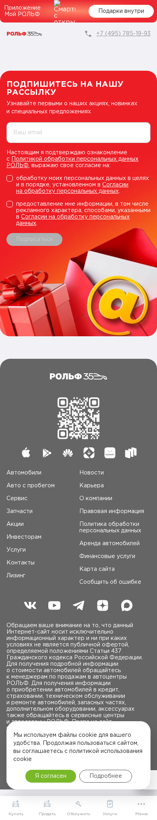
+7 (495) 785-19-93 (123, 33)
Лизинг (15, 575)
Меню (141, 814)
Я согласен (50, 776)
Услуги (16, 550)
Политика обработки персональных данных (110, 527)
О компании (95, 498)
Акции (15, 524)
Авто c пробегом (30, 485)
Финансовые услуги (107, 556)
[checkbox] (78, 184)
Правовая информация (111, 511)
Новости (91, 472)
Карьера (91, 485)
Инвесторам (23, 537)
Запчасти (19, 511)
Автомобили (23, 472)
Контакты (20, 562)
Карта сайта (97, 569)
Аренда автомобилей (109, 543)
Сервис (16, 498)
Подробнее (105, 776)
